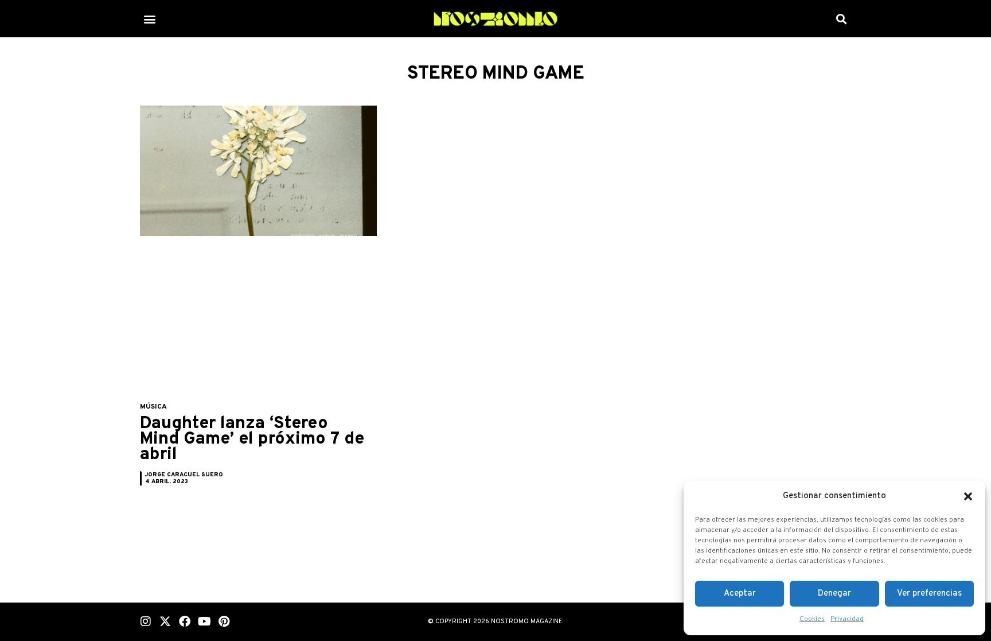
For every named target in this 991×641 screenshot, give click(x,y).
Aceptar (740, 593)
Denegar (834, 593)
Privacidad (847, 619)
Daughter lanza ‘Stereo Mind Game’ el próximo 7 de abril (252, 439)
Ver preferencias (929, 593)
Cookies (812, 619)
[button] (968, 496)
